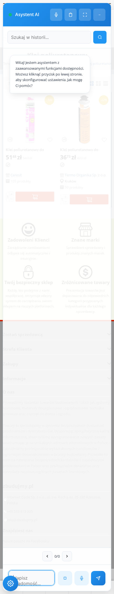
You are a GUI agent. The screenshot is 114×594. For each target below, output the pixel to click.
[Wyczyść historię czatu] (70, 15)
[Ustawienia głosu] (56, 15)
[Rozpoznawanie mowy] (81, 578)
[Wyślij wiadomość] (98, 578)
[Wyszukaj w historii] (100, 37)
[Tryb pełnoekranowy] (85, 15)
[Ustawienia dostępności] (10, 583)
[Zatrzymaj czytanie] (65, 578)
